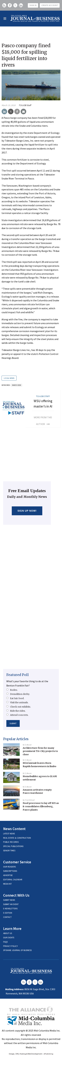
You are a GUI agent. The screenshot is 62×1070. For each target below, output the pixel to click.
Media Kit (7, 884)
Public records (11, 842)
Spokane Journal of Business (17, 950)
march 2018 (16, 385)
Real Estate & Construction (17, 838)
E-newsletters (10, 908)
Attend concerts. (19, 715)
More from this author (43, 420)
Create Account (49, 5)
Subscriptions (10, 871)
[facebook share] (17, 111)
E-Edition (7, 913)
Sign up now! (27, 510)
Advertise (8, 875)
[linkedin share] (4, 111)
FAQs (5, 942)
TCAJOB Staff (25, 105)
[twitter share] (11, 111)
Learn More (12, 928)
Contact (7, 917)
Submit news (9, 900)
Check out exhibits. (20, 706)
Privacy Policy (10, 946)
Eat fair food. (17, 698)
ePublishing (48, 1054)
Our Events (8, 937)
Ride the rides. (17, 710)
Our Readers (9, 866)
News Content (14, 828)
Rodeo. (14, 690)
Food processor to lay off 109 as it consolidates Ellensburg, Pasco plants (41, 806)
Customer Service (17, 862)
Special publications (13, 846)
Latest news (9, 833)
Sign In (33, 5)
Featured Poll (17, 675)
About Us (7, 933)
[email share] (23, 111)
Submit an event (11, 904)
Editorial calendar (12, 879)
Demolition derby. (20, 694)
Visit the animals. (19, 702)
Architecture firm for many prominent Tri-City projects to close (40, 751)
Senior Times (9, 850)
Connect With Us (16, 895)
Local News (9, 378)
